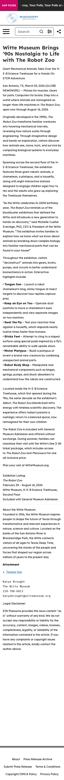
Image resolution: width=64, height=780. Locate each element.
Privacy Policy (49, 774)
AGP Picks (9, 5)
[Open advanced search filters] (49, 31)
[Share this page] (58, 31)
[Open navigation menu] (6, 31)
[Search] (41, 31)
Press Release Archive (37, 759)
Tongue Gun (14, 572)
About (16, 759)
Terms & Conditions (47, 766)
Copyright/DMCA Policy (21, 774)
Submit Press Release (18, 766)
